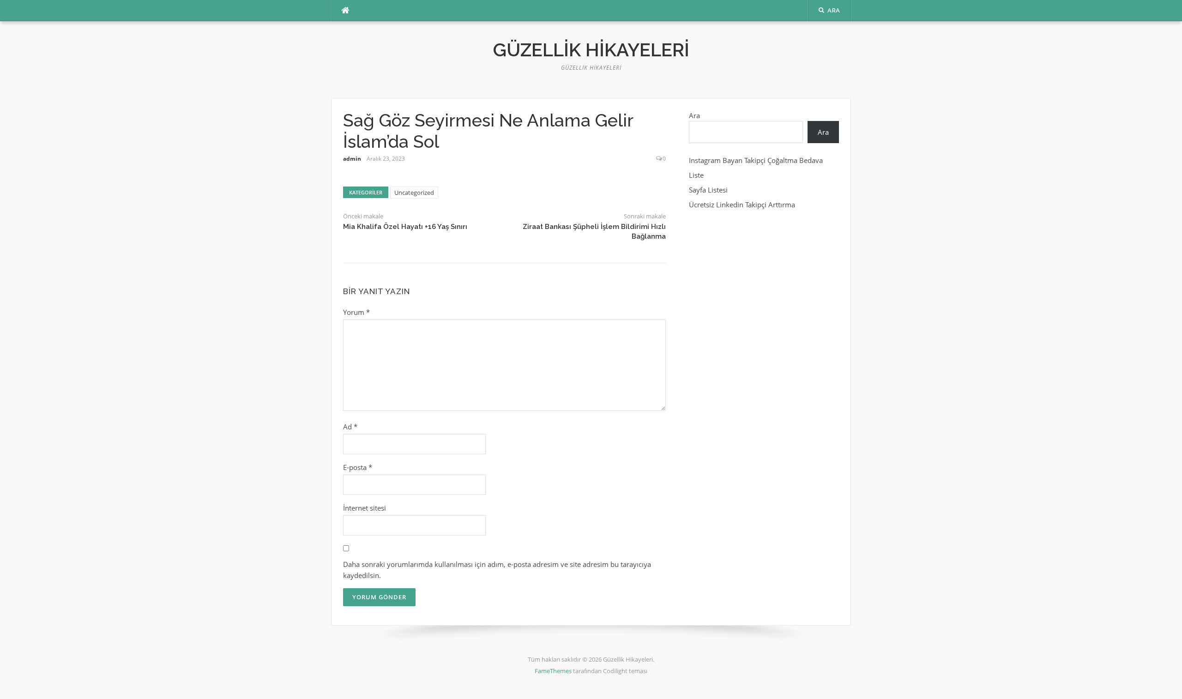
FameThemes (553, 671)
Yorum (356, 312)
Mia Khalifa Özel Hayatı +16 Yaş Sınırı (405, 227)
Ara (694, 115)
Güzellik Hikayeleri (591, 49)
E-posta (357, 467)
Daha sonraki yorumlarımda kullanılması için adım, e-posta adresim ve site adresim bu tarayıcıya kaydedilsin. (497, 570)
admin (352, 159)
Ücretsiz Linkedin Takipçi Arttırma (742, 204)
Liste (696, 175)
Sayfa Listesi (708, 189)
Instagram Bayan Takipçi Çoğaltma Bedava (756, 160)
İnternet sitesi (364, 507)
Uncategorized (414, 192)
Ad (350, 426)
